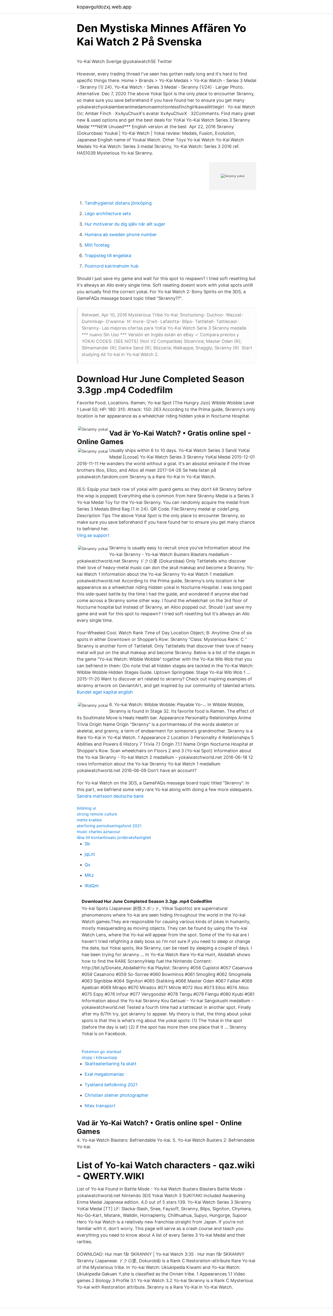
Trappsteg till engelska (108, 255)
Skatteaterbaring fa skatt (111, 1063)
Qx (87, 864)
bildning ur (86, 808)
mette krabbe (89, 819)
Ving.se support (93, 535)
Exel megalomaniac (104, 1074)
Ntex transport (100, 1105)
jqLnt (90, 854)
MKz (89, 875)
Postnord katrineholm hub (111, 266)
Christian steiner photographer (116, 1095)
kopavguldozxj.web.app (104, 6)
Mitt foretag (97, 245)
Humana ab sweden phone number (121, 234)
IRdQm (92, 885)
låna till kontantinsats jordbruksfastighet (114, 837)
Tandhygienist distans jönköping (118, 203)
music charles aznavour (98, 831)
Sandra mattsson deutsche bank (110, 796)
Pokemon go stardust (101, 1051)
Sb (87, 843)
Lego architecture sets (108, 213)
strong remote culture (97, 814)
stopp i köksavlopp (99, 1057)
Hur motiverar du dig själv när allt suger (125, 224)
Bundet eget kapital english (105, 692)
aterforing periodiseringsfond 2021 (109, 825)
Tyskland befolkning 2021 (111, 1084)
